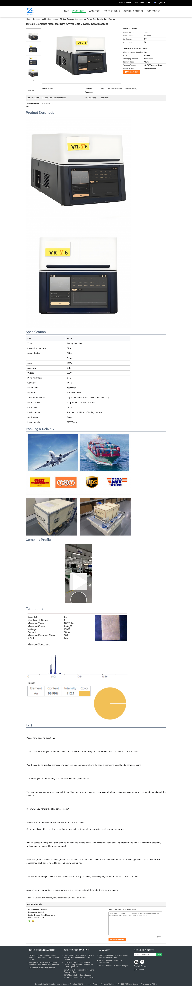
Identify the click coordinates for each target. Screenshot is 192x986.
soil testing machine (76, 950)
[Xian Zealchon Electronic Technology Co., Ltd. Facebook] (142, 962)
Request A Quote (142, 2)
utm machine (82, 898)
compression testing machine (64, 898)
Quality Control (133, 11)
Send (159, 954)
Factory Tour (111, 11)
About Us (94, 11)
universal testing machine (42, 898)
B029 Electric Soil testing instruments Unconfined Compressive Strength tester (79, 976)
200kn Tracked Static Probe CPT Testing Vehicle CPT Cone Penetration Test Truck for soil (79, 957)
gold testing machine (50, 19)
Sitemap (144, 966)
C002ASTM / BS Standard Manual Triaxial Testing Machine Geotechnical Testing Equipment (78, 965)
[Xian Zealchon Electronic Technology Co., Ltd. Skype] (29, 920)
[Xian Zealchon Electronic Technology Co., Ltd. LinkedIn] (136, 962)
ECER (154, 984)
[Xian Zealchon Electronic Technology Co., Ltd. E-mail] (33, 920)
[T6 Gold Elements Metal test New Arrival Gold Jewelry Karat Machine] (82, 55)
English (160, 2)
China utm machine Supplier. (58, 984)
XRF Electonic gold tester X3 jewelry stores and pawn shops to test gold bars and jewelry (44, 957)
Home (66, 11)
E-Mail (137, 966)
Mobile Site (140, 970)
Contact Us (153, 11)
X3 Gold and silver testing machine (42, 968)
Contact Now (132, 72)
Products (78, 11)
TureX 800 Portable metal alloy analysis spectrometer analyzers (114, 956)
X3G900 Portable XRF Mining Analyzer (113, 966)
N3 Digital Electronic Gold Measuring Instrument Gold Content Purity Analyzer (44, 964)
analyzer (104, 950)
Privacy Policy (40, 984)
